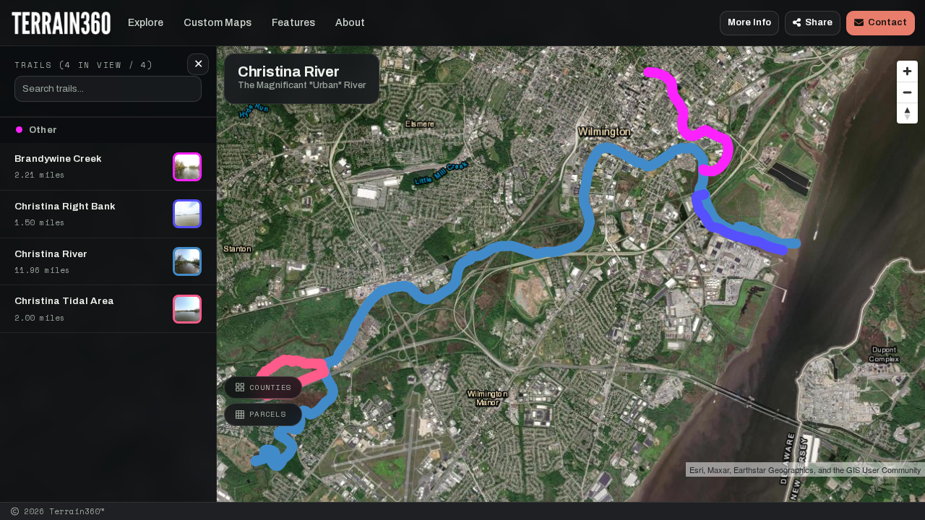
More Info (749, 22)
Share (818, 22)
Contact (887, 22)
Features (293, 22)
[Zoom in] (907, 71)
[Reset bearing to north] (907, 113)
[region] (462, 251)
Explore (145, 22)
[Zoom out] (907, 92)
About (350, 22)
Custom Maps (217, 22)
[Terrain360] (61, 23)
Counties (270, 387)
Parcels (267, 414)
